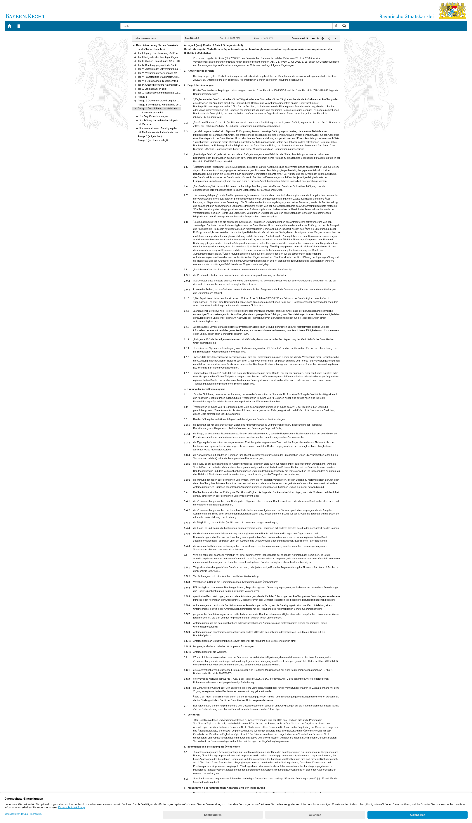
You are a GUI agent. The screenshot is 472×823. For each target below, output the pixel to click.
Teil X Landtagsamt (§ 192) (152, 88)
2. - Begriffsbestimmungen (153, 116)
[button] (134, 45)
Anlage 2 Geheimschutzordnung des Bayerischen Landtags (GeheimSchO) (178, 100)
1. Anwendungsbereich (151, 112)
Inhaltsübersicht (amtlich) (151, 49)
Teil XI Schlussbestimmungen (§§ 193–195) (161, 92)
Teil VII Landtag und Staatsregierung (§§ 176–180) (164, 76)
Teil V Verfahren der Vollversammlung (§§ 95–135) (164, 69)
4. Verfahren (145, 124)
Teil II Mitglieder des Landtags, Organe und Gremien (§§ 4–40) (171, 57)
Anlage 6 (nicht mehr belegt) (153, 140)
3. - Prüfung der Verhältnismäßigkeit (158, 120)
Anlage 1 (142, 96)
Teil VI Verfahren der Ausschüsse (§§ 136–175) (163, 73)
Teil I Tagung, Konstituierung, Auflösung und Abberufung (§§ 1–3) (172, 53)
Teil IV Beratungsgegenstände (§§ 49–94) (160, 65)
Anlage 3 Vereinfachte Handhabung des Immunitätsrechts (168, 104)
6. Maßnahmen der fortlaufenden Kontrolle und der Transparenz (173, 132)
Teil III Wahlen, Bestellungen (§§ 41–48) (159, 61)
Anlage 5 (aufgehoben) (150, 136)
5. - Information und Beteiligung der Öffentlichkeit (165, 128)
